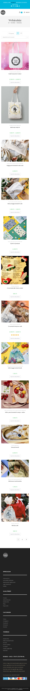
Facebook (5, 623)
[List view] (21, 33)
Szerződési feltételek (8, 580)
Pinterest (5, 625)
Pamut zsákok (12, 163)
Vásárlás (14, 71)
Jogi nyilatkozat (7, 584)
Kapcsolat (5, 606)
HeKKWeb (20, 689)
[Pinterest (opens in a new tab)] (13, 6)
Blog (4, 604)
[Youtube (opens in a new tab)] (17, 6)
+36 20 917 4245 (15, 675)
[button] (19, 44)
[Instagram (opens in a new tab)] (15, 6)
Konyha (8, 163)
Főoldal (5, 598)
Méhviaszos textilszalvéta (15, 481)
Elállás (4, 586)
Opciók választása (15, 82)
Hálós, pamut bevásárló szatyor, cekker (15, 412)
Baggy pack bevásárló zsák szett (15, 165)
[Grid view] (18, 33)
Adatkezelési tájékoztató (9, 582)
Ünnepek (11, 71)
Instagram (5, 621)
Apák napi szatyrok (15, 127)
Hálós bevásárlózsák (11, 366)
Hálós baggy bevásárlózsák (15, 368)
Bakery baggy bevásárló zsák (15, 203)
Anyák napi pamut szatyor (15, 73)
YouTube (5, 627)
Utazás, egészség (11, 241)
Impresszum (6, 578)
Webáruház (19, 22)
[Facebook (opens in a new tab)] (11, 6)
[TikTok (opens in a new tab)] (19, 6)
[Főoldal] (8, 22)
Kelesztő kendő (15, 447)
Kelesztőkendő (6, 600)
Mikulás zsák (15, 525)
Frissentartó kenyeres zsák (15, 326)
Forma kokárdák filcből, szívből (15, 288)
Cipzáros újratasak (15, 243)
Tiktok (4, 619)
